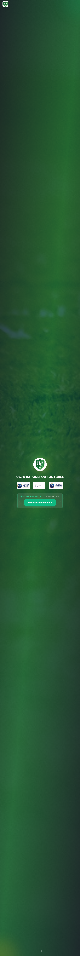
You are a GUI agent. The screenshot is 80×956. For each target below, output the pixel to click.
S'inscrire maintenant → (40, 502)
